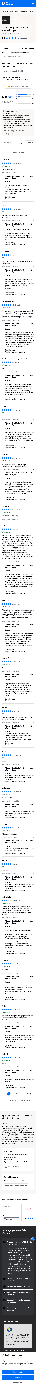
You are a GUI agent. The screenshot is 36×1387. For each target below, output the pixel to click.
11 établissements (29, 34)
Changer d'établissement (26, 48)
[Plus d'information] (23, 1350)
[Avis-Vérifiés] (8, 3)
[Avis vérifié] (2, 166)
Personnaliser (18, 1383)
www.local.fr (8, 1159)
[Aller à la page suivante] (30, 1094)
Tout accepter (18, 1372)
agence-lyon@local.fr (11, 1157)
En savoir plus (10, 1344)
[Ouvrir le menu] (32, 4)
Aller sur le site (13, 1167)
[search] (21, 143)
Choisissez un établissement (16, 1186)
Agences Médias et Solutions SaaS (20, 12)
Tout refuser (18, 1377)
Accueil (4, 12)
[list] (18, 1213)
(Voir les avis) (24, 38)
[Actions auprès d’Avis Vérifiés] (33, 173)
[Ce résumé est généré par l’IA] (23, 130)
